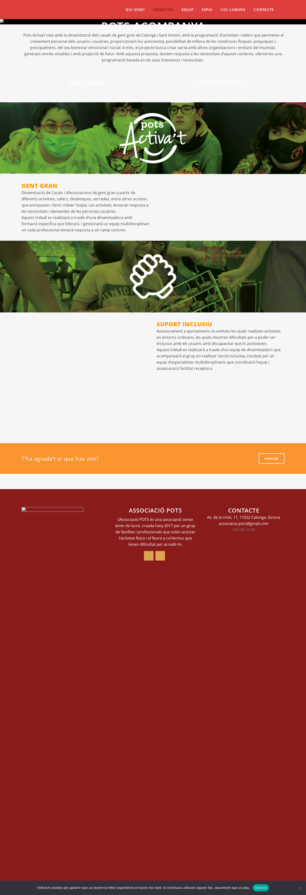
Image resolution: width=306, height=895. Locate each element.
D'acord (261, 888)
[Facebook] (148, 556)
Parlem (272, 458)
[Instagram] (160, 556)
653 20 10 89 (244, 529)
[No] (300, 887)
